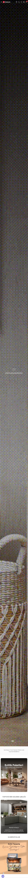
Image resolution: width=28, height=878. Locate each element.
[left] (2, 775)
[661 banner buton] (14, 857)
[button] (13, 742)
